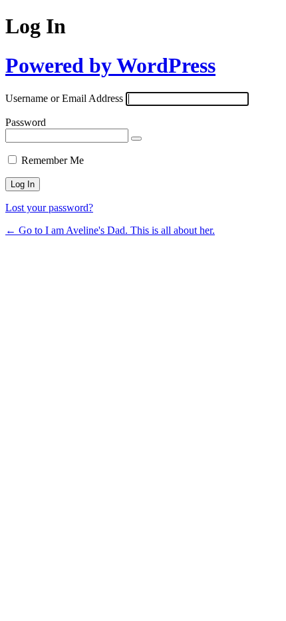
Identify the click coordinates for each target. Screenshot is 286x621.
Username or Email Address (64, 98)
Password (25, 122)
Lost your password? (49, 207)
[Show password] (136, 139)
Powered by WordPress (110, 65)
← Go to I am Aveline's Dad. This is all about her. (110, 230)
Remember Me (52, 160)
